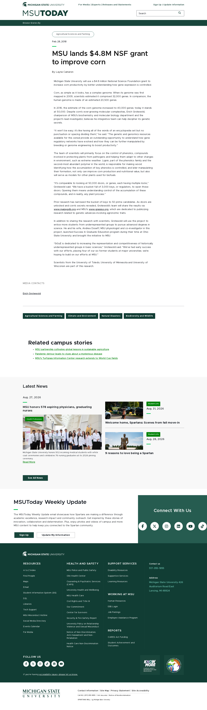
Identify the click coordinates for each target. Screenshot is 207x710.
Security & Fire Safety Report (82, 618)
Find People (29, 576)
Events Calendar (31, 627)
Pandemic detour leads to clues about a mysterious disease (68, 354)
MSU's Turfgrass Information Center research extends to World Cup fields (76, 358)
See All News (35, 478)
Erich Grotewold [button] (32, 293)
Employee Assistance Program (123, 618)
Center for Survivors (77, 613)
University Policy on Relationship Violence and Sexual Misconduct (83, 625)
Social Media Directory (34, 621)
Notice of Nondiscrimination (120, 695)
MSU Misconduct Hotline (35, 615)
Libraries (27, 604)
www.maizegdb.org (65, 209)
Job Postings (114, 612)
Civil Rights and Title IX (78, 601)
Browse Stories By (32, 23)
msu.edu (104, 695)
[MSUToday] (76, 13)
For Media (84, 5)
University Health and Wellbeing (83, 590)
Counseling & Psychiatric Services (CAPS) (83, 583)
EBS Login (113, 607)
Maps (25, 582)
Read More (29, 462)
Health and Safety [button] (83, 563)
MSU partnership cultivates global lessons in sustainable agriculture (72, 349)
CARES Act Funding (118, 637)
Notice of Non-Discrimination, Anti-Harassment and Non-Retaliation (81, 635)
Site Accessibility (140, 691)
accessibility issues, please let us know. (58, 675)
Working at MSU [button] (121, 594)
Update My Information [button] (56, 535)
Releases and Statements (117, 5)
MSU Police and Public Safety (81, 570)
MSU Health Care (75, 596)
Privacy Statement (120, 691)
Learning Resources (117, 582)
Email (26, 587)
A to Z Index (29, 570)
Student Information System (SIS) (40, 593)
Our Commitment (75, 607)
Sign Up (157, 5)
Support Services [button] (122, 563)
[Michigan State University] (43, 4)
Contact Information (88, 691)
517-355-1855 (156, 568)
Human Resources (117, 601)
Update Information (174, 5)
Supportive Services (118, 576)
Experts (96, 5)
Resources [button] (32, 563)
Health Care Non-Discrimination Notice (82, 645)
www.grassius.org (98, 209)
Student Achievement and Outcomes (121, 644)
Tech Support (30, 610)
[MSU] (103, 557)
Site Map (104, 691)
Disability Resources (118, 570)
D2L (25, 598)
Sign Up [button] (24, 535)
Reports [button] (115, 630)
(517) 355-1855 (89, 695)
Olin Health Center (76, 576)
